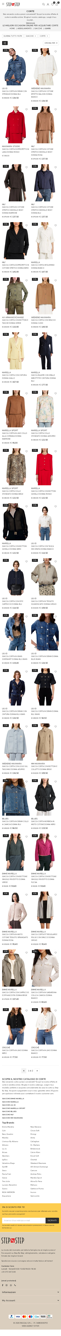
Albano (5, 1145)
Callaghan (34, 1141)
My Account (8, 1300)
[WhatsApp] (10, 1285)
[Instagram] (6, 1285)
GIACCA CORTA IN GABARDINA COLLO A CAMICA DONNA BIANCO (43, 995)
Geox (4, 1170)
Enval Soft (34, 1156)
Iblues (4, 1152)
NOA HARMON (8, 1192)
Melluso (33, 1185)
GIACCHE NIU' (8, 1114)
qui (11, 1228)
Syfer (36, 1326)
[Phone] (15, 1285)
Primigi (33, 1134)
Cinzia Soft (34, 1130)
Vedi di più (30, 23)
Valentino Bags (8, 1163)
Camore (33, 1170)
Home (12, 28)
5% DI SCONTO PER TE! (13, 1207)
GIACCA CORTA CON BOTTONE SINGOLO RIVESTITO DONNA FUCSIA (43, 879)
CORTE (48, 28)
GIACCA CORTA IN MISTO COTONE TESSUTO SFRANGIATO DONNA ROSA (15, 937)
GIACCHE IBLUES (9, 1111)
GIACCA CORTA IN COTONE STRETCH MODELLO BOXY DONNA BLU (42, 210)
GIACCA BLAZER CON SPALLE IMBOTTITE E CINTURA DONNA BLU (43, 378)
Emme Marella (8, 1127)
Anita (32, 1138)
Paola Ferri (6, 1174)
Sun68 (4, 1167)
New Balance (35, 1127)
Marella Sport (36, 1178)
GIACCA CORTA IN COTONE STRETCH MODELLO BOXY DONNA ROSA (42, 152)
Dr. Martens (35, 1145)
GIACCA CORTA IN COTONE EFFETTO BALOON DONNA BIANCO (42, 94)
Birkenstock (35, 1149)
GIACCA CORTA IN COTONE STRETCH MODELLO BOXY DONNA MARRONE (13, 210)
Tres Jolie (6, 1181)
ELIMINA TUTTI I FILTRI (13, 36)
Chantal (33, 1160)
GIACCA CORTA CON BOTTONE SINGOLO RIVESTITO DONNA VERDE (14, 879)
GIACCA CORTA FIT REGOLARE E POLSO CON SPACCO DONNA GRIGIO (44, 937)
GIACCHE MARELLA (10, 1102)
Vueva (4, 1178)
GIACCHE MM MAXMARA (12, 1118)
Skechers (5, 1156)
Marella (5, 1138)
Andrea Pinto (35, 1174)
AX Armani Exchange (39, 1167)
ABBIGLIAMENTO (24, 28)
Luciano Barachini (9, 1185)
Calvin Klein (35, 1152)
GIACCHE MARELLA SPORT (13, 1108)
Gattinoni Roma (37, 1189)
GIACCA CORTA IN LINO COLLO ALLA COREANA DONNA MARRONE (14, 436)
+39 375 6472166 (8, 1272)
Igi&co (5, 1160)
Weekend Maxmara (38, 1163)
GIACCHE (38, 28)
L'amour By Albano (10, 1141)
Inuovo (33, 1192)
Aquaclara (6, 1196)
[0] (52, 4)
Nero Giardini (7, 1134)
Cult (4, 1130)
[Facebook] (2, 1285)
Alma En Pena (36, 1181)
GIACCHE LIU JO (9, 1105)
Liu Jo (4, 1149)
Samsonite (34, 1196)
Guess (4, 1189)
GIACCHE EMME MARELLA (13, 1098)
